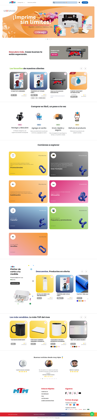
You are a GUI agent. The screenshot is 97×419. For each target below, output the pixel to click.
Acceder (85, 2)
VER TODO (54, 54)
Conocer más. (15, 283)
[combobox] (65, 2)
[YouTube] (80, 393)
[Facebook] (66, 393)
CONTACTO (44, 391)
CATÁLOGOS (44, 398)
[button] (46, 39)
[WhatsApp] (75, 393)
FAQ (42, 396)
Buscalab (57, 417)
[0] (80, 2)
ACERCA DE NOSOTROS (47, 400)
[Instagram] (70, 393)
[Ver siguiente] (85, 69)
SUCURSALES (45, 394)
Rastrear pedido (32, 2)
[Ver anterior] (81, 69)
